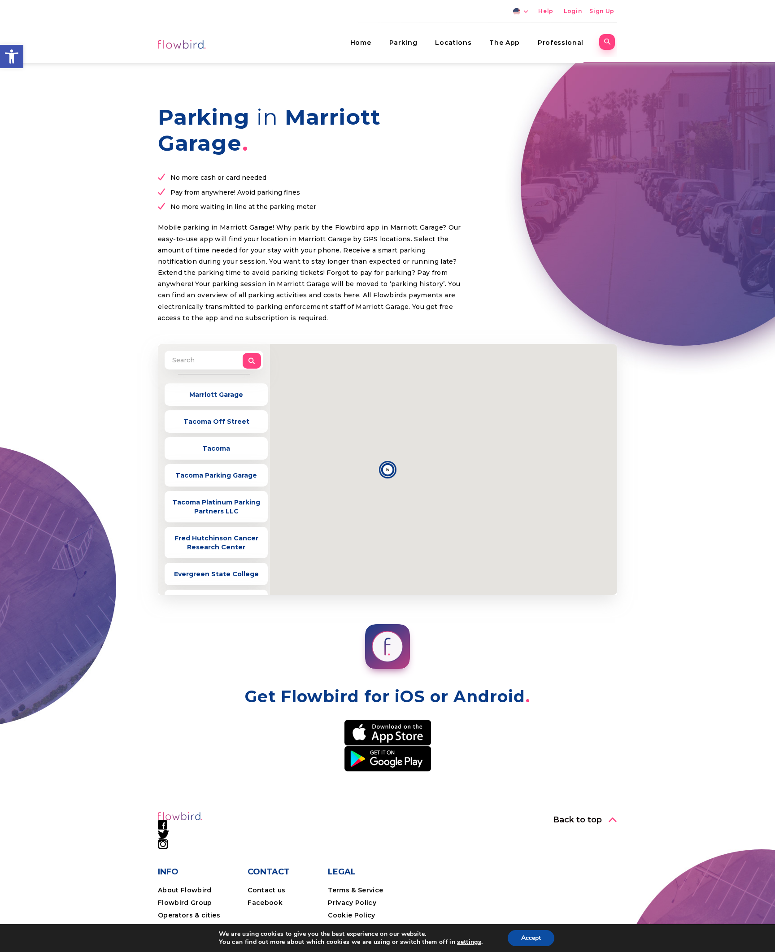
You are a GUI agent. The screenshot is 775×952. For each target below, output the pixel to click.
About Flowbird (185, 890)
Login (573, 11)
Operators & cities (189, 915)
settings (469, 942)
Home (360, 43)
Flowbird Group (185, 903)
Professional (560, 43)
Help (545, 11)
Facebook (265, 903)
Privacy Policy (352, 903)
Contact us (266, 890)
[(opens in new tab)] (387, 732)
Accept (531, 938)
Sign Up (601, 11)
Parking (403, 43)
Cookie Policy (351, 915)
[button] (11, 56)
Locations (453, 43)
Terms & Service (355, 890)
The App (504, 43)
